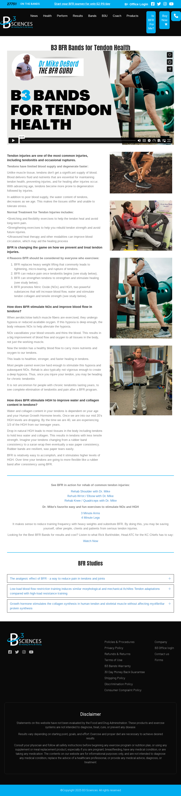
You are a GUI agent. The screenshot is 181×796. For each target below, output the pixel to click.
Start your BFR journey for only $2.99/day (82, 3)
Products (132, 16)
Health (47, 16)
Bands (92, 16)
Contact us (162, 654)
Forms (159, 660)
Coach (117, 16)
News (34, 16)
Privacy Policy (113, 648)
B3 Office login (164, 648)
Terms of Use (113, 660)
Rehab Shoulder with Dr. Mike (90, 491)
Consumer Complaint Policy (122, 690)
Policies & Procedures (119, 642)
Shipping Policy (114, 678)
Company (161, 642)
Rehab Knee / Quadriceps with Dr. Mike (91, 500)
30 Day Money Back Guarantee (124, 672)
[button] (169, 578)
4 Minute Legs (90, 517)
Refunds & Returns (117, 654)
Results (78, 16)
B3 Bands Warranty (117, 666)
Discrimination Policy (118, 684)
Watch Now (90, 541)
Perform (62, 16)
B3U (104, 16)
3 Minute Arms (90, 513)
